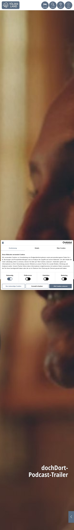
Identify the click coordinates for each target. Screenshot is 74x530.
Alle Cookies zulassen (61, 286)
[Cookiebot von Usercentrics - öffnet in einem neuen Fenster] (64, 242)
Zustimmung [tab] (13, 248)
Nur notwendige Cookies (13, 286)
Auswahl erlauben (37, 286)
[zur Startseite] (10, 5)
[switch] (28, 278)
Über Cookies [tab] (61, 248)
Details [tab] (37, 248)
